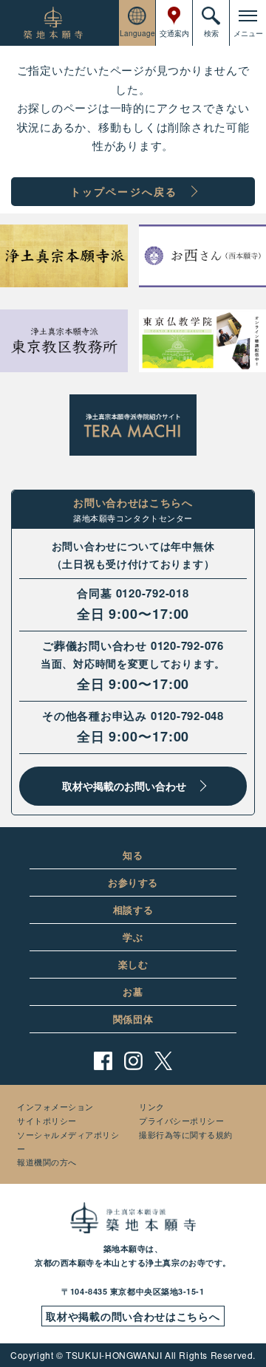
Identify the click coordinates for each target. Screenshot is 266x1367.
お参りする (133, 882)
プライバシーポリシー (182, 1120)
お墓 (133, 991)
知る (133, 855)
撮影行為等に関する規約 (186, 1134)
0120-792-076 (187, 645)
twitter (163, 1061)
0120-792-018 (152, 593)
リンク (152, 1106)
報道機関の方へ (47, 1162)
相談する (133, 909)
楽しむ (133, 964)
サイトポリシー (47, 1120)
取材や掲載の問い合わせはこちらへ (132, 1316)
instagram (133, 1061)
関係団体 (133, 1019)
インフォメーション (55, 1106)
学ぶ (133, 937)
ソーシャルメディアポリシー (68, 1141)
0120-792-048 (187, 716)
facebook (103, 1061)
